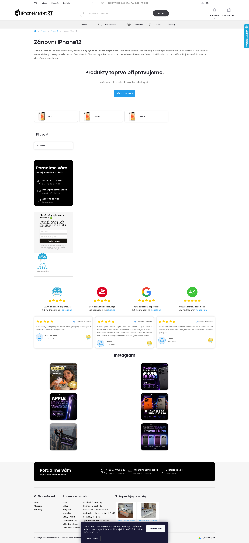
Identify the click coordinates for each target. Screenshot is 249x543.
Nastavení (92, 538)
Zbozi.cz (111, 309)
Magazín (55, 3)
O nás (36, 502)
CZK (207, 3)
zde (96, 532)
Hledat (161, 13)
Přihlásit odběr (53, 241)
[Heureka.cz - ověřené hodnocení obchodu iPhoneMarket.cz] (53, 263)
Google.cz (156, 309)
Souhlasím (156, 528)
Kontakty (67, 3)
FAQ (35, 3)
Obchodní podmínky (92, 502)
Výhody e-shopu (70, 524)
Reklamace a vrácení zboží (95, 509)
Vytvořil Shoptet (208, 538)
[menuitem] (83, 24)
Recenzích (201, 309)
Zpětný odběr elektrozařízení (96, 520)
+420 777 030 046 (52, 180)
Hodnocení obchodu (92, 506)
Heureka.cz (66, 309)
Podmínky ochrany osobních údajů (99, 513)
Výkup (44, 3)
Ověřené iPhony (70, 520)
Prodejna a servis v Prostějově (148, 520)
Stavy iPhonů (69, 517)
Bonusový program (92, 517)
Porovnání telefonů (71, 527)
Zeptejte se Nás (50, 198)
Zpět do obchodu (124, 93)
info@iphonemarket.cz (54, 189)
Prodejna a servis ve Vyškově (126, 520)
